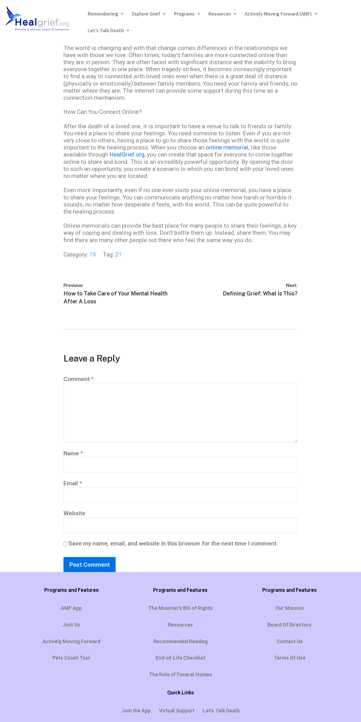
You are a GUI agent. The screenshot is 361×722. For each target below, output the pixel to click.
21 (118, 254)
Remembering (103, 13)
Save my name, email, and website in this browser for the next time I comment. (173, 543)
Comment (78, 379)
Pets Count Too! (71, 658)
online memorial (227, 147)
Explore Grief (146, 13)
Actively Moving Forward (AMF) (278, 13)
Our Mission (289, 608)
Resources (219, 13)
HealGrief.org (126, 154)
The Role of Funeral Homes (180, 674)
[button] (105, 14)
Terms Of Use (289, 658)
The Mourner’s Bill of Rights (180, 608)
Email (72, 483)
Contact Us (290, 641)
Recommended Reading (180, 641)
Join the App (136, 711)
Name (73, 453)
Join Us (71, 625)
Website (74, 513)
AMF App (71, 608)
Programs (184, 13)
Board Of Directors (289, 625)
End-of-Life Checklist (180, 658)
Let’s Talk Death (106, 30)
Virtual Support (177, 711)
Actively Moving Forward (71, 641)
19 (92, 254)
